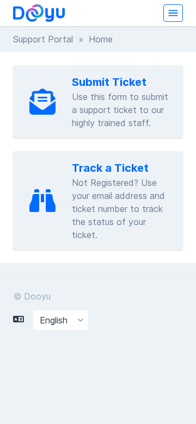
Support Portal (43, 39)
